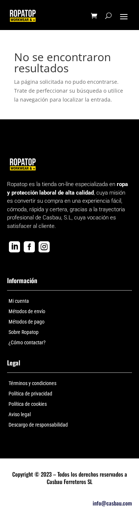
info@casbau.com (112, 503)
